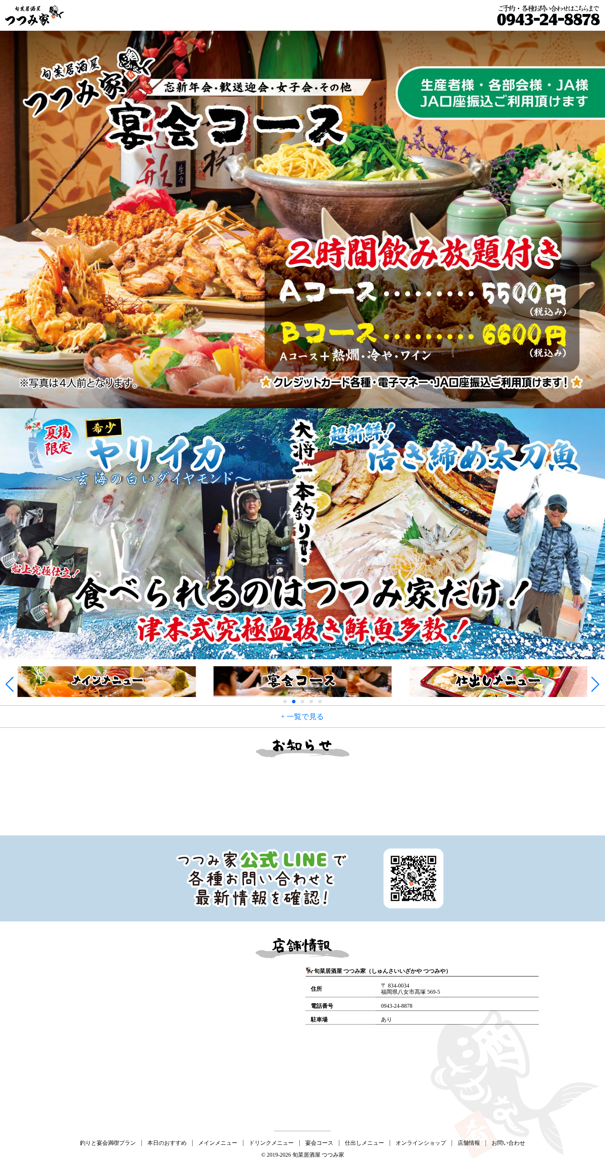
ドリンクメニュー (271, 1143)
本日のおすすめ (167, 1143)
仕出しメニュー (364, 1143)
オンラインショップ (421, 1143)
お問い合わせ (508, 1143)
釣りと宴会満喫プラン (108, 1143)
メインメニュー (217, 1143)
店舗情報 (469, 1143)
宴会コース (319, 1143)
